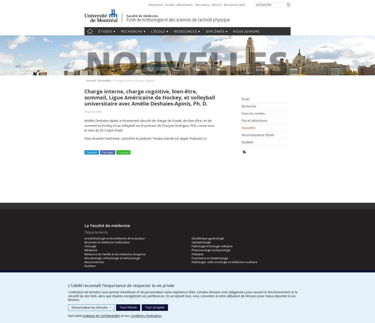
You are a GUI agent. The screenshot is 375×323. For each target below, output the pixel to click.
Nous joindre (246, 31)
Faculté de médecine (142, 16)
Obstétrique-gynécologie (208, 238)
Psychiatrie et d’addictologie (210, 258)
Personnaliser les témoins (91, 307)
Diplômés (215, 31)
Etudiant (247, 142)
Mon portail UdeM (234, 4)
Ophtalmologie (201, 242)
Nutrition (90, 266)
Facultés (169, 4)
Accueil (90, 31)
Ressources (185, 31)
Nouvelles (104, 80)
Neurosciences (94, 262)
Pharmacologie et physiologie (211, 250)
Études (105, 31)
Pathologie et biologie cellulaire (212, 246)
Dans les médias (253, 113)
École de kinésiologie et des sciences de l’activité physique (178, 20)
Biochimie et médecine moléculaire (107, 242)
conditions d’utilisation (145, 316)
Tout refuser (128, 307)
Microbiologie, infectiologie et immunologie (112, 258)
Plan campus (202, 4)
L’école (158, 31)
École (245, 99)
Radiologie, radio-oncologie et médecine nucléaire (224, 262)
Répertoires (156, 4)
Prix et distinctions (254, 120)
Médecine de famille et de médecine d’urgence (115, 254)
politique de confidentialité (101, 316)
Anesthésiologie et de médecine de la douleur (114, 238)
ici (205, 138)
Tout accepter (155, 307)
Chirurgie (90, 246)
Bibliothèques (185, 4)
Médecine (90, 250)
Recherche (132, 31)
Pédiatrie (198, 254)
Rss (244, 152)
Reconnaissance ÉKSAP (258, 135)
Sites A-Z (217, 4)
